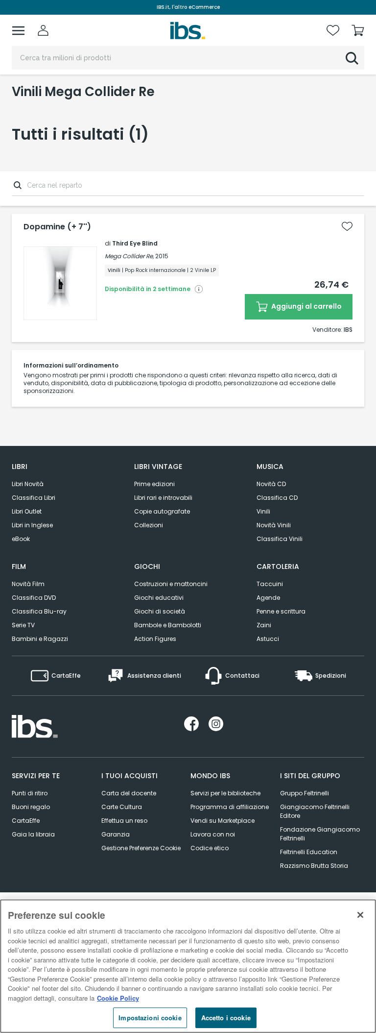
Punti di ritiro (29, 793)
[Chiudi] (360, 915)
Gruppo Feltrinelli (304, 793)
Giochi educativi (159, 597)
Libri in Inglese (32, 525)
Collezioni (148, 525)
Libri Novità (28, 484)
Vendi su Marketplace (222, 820)
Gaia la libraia (33, 834)
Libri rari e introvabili (163, 497)
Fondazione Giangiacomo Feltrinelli (320, 833)
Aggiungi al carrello (306, 306)
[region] (188, 966)
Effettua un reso (124, 820)
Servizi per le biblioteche (225, 793)
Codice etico (209, 848)
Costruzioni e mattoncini (171, 584)
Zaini (264, 625)
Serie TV (23, 625)
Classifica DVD (34, 597)
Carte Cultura (121, 807)
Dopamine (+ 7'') (57, 226)
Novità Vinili (274, 525)
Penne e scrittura (281, 611)
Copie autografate (162, 511)
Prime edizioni (154, 484)
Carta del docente (128, 793)
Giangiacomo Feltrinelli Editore (315, 811)
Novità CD (271, 484)
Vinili (263, 511)
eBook (21, 539)
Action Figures (155, 639)
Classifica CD (277, 497)
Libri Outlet (27, 511)
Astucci (268, 639)
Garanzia (115, 834)
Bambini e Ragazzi (40, 639)
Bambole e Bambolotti (167, 625)
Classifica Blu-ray (39, 611)
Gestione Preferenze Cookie (141, 848)
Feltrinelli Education (308, 852)
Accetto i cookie (226, 1017)
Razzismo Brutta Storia (314, 865)
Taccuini (270, 584)
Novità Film (28, 584)
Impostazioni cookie (149, 1017)
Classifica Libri (33, 497)
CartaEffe (26, 820)
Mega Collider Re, (129, 256)
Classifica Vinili (280, 539)
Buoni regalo (31, 807)
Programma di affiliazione (229, 807)
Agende (268, 597)
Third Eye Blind (135, 243)
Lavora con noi (212, 834)
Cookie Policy (118, 998)
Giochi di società (159, 611)
